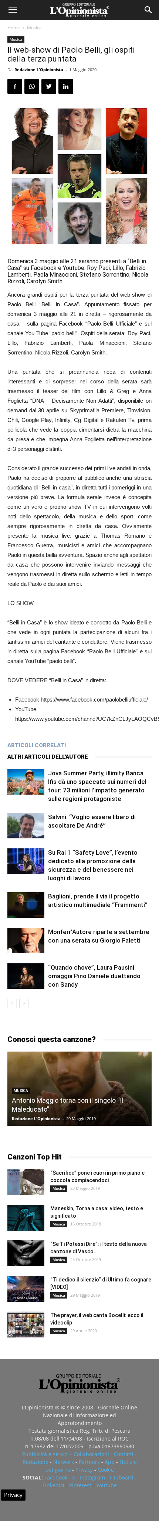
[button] (148, 10)
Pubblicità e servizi (45, 1454)
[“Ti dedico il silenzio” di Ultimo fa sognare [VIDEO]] (25, 1289)
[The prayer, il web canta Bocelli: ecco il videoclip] (25, 1324)
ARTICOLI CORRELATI (36, 745)
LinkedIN (53, 1485)
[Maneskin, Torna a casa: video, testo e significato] (25, 1218)
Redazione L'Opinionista (38, 69)
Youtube (106, 1485)
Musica (34, 27)
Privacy (84, 1469)
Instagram (92, 1477)
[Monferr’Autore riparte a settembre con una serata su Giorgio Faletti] (25, 940)
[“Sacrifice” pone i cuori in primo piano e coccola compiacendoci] (25, 1182)
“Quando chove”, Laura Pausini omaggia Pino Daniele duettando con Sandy (94, 976)
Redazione (35, 1461)
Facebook (55, 1477)
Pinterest (80, 1485)
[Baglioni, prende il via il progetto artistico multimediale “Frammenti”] (25, 905)
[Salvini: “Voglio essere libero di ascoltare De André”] (25, 825)
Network (63, 1461)
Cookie (106, 1469)
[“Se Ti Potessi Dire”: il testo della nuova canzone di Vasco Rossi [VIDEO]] (25, 1253)
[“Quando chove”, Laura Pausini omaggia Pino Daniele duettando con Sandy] (25, 976)
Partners (89, 1461)
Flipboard (121, 1477)
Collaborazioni (91, 1454)
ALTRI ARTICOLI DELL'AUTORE (47, 756)
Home (13, 27)
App (110, 1461)
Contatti (123, 1454)
